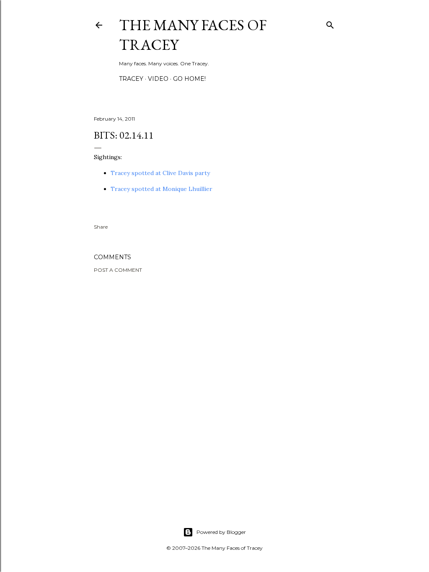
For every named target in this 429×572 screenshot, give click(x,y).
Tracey (131, 78)
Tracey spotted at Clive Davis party (160, 173)
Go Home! (189, 78)
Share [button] (101, 227)
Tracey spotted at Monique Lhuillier (161, 189)
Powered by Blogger (221, 532)
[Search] (330, 23)
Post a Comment (118, 270)
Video (158, 78)
